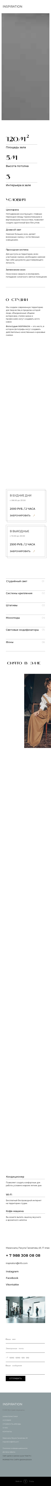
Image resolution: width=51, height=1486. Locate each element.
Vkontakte (12, 1284)
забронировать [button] (20, 551)
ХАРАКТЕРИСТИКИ (10, 1416)
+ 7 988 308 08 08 (23, 1255)
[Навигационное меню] (46, 4)
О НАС (5, 1428)
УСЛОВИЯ (7, 1420)
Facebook (12, 1278)
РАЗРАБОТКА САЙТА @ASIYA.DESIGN (17, 1460)
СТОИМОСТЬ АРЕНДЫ (12, 1424)
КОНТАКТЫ (7, 1432)
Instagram (12, 1271)
